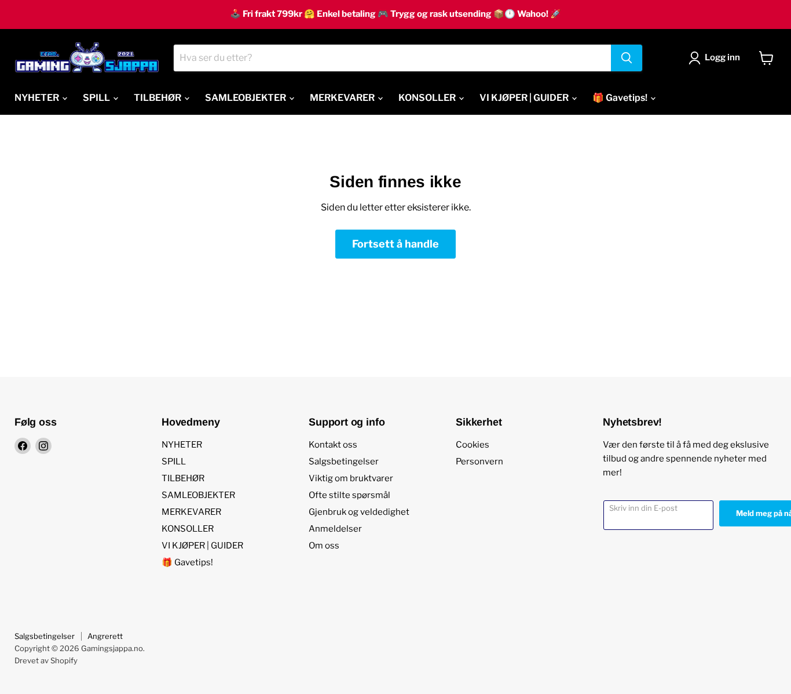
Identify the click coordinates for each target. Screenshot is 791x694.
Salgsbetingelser (344, 461)
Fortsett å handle (395, 244)
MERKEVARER (343, 97)
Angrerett (105, 636)
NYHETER (37, 97)
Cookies (472, 444)
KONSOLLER (427, 97)
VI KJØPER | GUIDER (524, 97)
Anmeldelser (335, 529)
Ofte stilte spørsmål (349, 495)
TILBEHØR (158, 97)
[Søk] (626, 58)
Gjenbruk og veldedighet (359, 512)
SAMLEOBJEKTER (246, 97)
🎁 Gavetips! (620, 97)
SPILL (97, 97)
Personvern (479, 461)
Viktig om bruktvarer (351, 478)
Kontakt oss (333, 444)
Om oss (324, 545)
